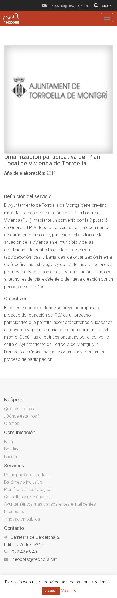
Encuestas (14, 511)
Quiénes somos (19, 408)
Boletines (13, 449)
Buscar (10, 456)
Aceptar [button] (51, 591)
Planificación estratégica (27, 489)
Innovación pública (22, 519)
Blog (8, 441)
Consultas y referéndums (27, 496)
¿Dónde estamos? (21, 416)
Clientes (11, 423)
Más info (68, 590)
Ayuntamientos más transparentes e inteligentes (50, 504)
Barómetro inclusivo (23, 482)
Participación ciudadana (27, 474)
